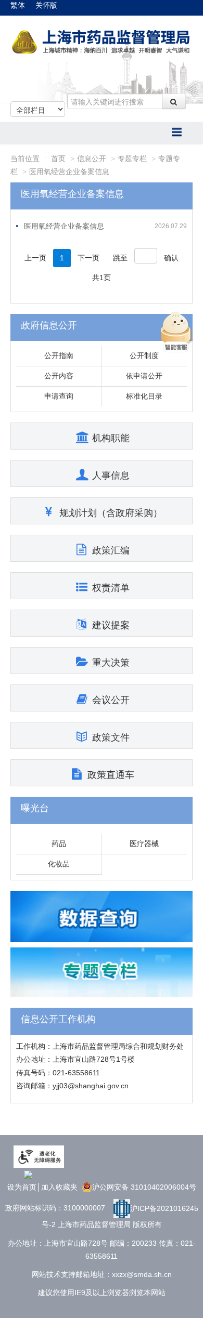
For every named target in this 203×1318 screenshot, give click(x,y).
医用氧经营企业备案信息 (69, 171)
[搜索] (174, 101)
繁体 (17, 5)
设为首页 (21, 1187)
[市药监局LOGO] (101, 42)
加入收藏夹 (59, 1187)
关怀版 (46, 5)
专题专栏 (132, 158)
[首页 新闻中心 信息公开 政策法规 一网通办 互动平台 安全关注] (101, 132)
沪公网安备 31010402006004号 (144, 1187)
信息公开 (91, 158)
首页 (58, 158)
